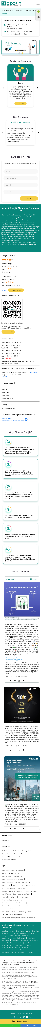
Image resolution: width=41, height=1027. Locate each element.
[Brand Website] (30, 1016)
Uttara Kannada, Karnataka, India (12, 421)
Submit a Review (16, 290)
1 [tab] (19, 52)
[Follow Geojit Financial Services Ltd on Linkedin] (20, 1016)
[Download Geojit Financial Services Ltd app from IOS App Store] (38, 17)
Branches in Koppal (13, 947)
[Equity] (20, 72)
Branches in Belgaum (19, 933)
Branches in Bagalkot (23, 931)
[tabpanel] (20, 47)
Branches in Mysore (17, 952)
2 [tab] (21, 52)
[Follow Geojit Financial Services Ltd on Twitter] (17, 1016)
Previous (4, 88)
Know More (20, 104)
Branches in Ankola (7, 931)
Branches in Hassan (16, 945)
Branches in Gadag (16, 943)
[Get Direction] (26, 420)
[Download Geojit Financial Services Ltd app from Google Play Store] (38, 14)
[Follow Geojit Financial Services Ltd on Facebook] (11, 1016)
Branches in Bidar (14, 936)
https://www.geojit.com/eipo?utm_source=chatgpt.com (14, 659)
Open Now (28, 32)
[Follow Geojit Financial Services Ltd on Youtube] (26, 1016)
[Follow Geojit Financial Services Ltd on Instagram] (23, 1016)
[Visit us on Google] (14, 1016)
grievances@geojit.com (16, 977)
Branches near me (8, 10)
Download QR (8, 332)
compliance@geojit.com (12, 983)
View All (4, 290)
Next (36, 88)
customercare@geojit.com (23, 975)
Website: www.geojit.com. (26, 972)
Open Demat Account (20, 1021)
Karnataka (19, 10)
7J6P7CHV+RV (6, 418)
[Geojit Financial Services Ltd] (11, 3)
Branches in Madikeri (19, 950)
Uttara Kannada (29, 10)
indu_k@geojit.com (27, 987)
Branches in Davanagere (20, 940)
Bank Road (5, 840)
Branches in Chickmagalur (16, 938)
